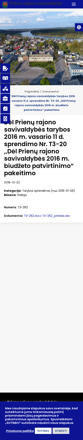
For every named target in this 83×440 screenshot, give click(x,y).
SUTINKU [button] (43, 431)
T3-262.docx (33, 216)
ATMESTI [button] (61, 431)
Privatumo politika (20, 431)
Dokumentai (51, 91)
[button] (79, 27)
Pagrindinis (32, 91)
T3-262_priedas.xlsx (56, 216)
